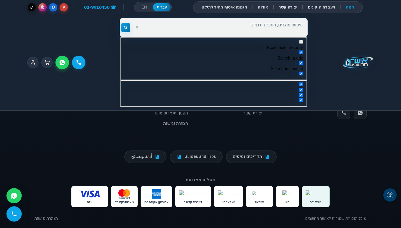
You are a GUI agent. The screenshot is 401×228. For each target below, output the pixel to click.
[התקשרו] (78, 62)
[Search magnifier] (125, 27)
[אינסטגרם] (42, 7)
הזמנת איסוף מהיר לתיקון (224, 7)
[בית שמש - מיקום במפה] (64, 7)
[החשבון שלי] (32, 62)
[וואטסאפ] (62, 62)
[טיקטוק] (31, 7)
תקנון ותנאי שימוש (171, 113)
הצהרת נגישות (175, 123)
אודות (263, 7)
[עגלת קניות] (47, 62)
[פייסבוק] (53, 7)
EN (144, 7)
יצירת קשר (288, 7)
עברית (162, 7)
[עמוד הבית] (358, 62)
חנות (350, 7)
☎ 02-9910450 (100, 7)
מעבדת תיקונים (321, 7)
